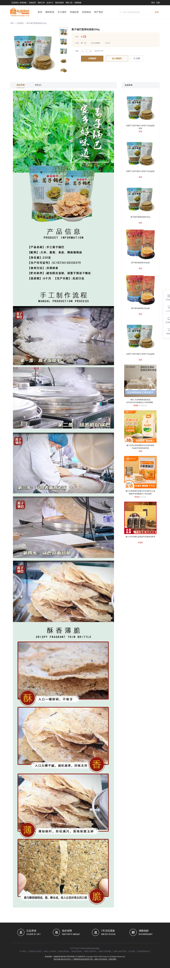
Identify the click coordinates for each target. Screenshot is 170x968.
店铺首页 (32, 3)
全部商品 (20, 23)
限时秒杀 (49, 12)
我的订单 (41, 3)
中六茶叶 (62, 12)
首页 (40, 12)
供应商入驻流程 (35, 951)
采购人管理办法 (90, 951)
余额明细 (77, 3)
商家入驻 (69, 3)
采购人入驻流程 (50, 951)
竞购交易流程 (76, 951)
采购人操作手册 (120, 951)
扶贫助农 (86, 12)
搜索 (157, 12)
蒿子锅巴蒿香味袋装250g (36, 23)
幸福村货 (74, 12)
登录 (153, 3)
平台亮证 (131, 951)
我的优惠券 (59, 3)
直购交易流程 (63, 951)
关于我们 (23, 951)
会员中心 (49, 3)
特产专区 (98, 12)
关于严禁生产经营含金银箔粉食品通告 (85, 948)
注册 (158, 3)
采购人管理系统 (105, 951)
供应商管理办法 (144, 951)
